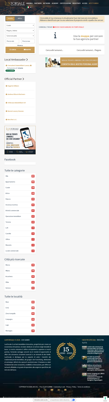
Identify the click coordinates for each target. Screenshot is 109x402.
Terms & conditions (83, 387)
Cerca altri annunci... (54, 50)
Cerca (13, 50)
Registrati (76, 3)
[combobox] (20, 25)
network (46, 3)
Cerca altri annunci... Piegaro (89, 50)
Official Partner (13, 79)
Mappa (28, 50)
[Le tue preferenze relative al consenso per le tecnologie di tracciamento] (105, 398)
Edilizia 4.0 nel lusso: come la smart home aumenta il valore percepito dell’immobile (95, 367)
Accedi (84, 3)
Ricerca (20, 45)
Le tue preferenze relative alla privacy (60, 400)
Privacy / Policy (71, 387)
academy (55, 3)
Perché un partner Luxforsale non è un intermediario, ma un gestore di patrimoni (94, 359)
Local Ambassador (15, 59)
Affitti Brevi (93, 3)
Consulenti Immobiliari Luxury (18, 65)
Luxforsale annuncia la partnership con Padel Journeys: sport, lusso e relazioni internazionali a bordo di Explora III (95, 350)
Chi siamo (25, 340)
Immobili (29, 3)
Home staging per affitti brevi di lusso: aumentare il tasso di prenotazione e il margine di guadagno (95, 377)
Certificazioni (65, 3)
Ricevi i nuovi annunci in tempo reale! (69, 27)
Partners (38, 3)
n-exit (63, 387)
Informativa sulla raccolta (41, 400)
